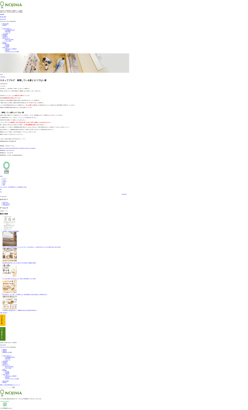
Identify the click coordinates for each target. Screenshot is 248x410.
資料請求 (5, 349)
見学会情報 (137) (6, 204)
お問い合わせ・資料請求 (11, 48)
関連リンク (2, 384)
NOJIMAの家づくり (7, 28)
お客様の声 (5, 36)
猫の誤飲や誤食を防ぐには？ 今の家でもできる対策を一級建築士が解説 (19, 262)
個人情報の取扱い (9, 384)
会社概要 (5, 43)
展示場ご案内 (3, 16)
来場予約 (5, 25)
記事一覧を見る (3, 312)
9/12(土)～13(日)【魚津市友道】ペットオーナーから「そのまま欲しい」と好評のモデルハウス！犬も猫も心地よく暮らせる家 (31, 247)
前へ (1, 189)
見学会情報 (5, 34)
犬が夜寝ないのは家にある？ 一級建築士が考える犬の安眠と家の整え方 (20, 310)
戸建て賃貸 (7, 31)
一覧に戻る (2, 76)
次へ (1, 191)
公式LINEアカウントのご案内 (12, 51)
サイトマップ (16, 384)
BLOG (4, 42)
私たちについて (6, 38)
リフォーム (7, 32)
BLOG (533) (5, 202)
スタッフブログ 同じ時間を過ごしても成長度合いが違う (13, 187)
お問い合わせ (6, 47)
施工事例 (5, 35)
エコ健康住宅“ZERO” (10, 30)
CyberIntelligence (15, 408)
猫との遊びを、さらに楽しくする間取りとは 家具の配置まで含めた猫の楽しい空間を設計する (25, 294)
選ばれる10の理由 (9, 39)
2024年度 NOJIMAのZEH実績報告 (11, 231)
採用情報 (2, 14)
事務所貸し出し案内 (7, 352)
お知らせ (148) (6, 203)
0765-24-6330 (3, 19)
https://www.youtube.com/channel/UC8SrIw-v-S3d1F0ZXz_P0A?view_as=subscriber (17, 148)
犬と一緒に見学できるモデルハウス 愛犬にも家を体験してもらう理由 (19, 278)
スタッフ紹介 (8, 40)
